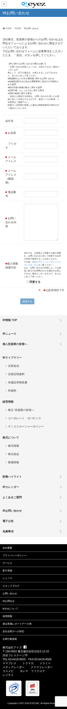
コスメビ (8, 671)
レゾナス (8, 675)
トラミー (45, 663)
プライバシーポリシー (15, 555)
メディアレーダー (14, 667)
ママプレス (9, 663)
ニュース (7, 578)
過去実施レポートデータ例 (17, 623)
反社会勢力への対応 (13, 631)
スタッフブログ (11, 585)
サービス (7, 563)
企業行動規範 (10, 639)
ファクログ (38, 671)
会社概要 (7, 547)
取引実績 (7, 570)
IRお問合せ (9, 601)
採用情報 (7, 616)
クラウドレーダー (42, 667)
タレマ (24, 671)
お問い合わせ (10, 593)
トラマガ (28, 663)
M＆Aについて (10, 608)
